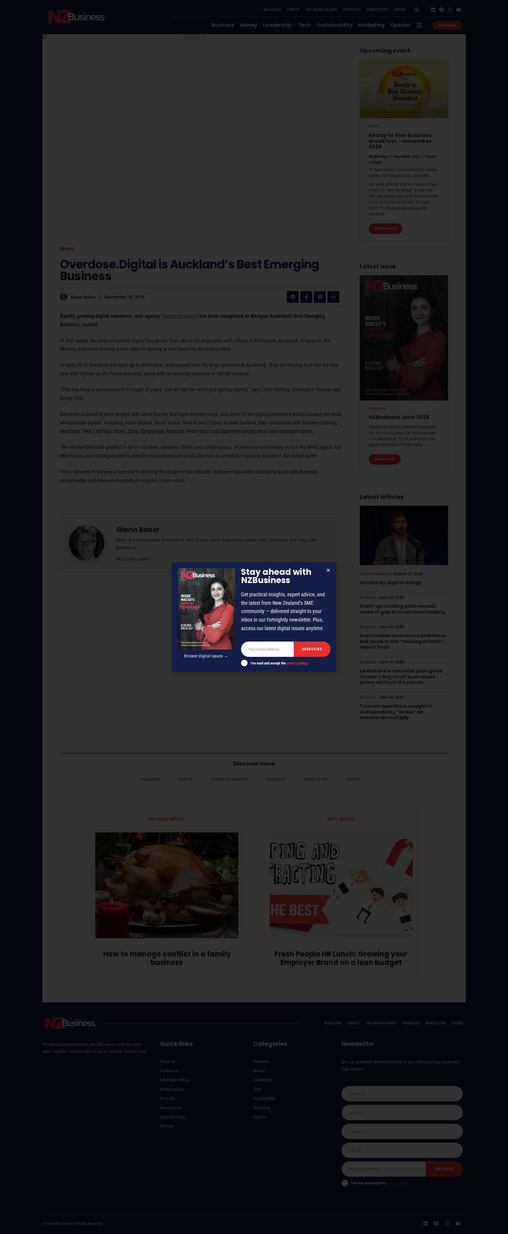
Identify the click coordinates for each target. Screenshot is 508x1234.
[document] (254, 617)
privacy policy (297, 663)
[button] (328, 570)
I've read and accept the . (279, 663)
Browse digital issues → (206, 656)
